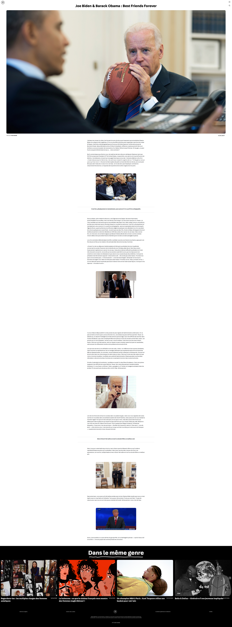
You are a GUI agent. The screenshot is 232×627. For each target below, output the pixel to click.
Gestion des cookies (70, 611)
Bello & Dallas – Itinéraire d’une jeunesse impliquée (25, 599)
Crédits (210, 611)
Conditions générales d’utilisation (162, 611)
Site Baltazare (116, 622)
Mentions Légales (23, 611)
